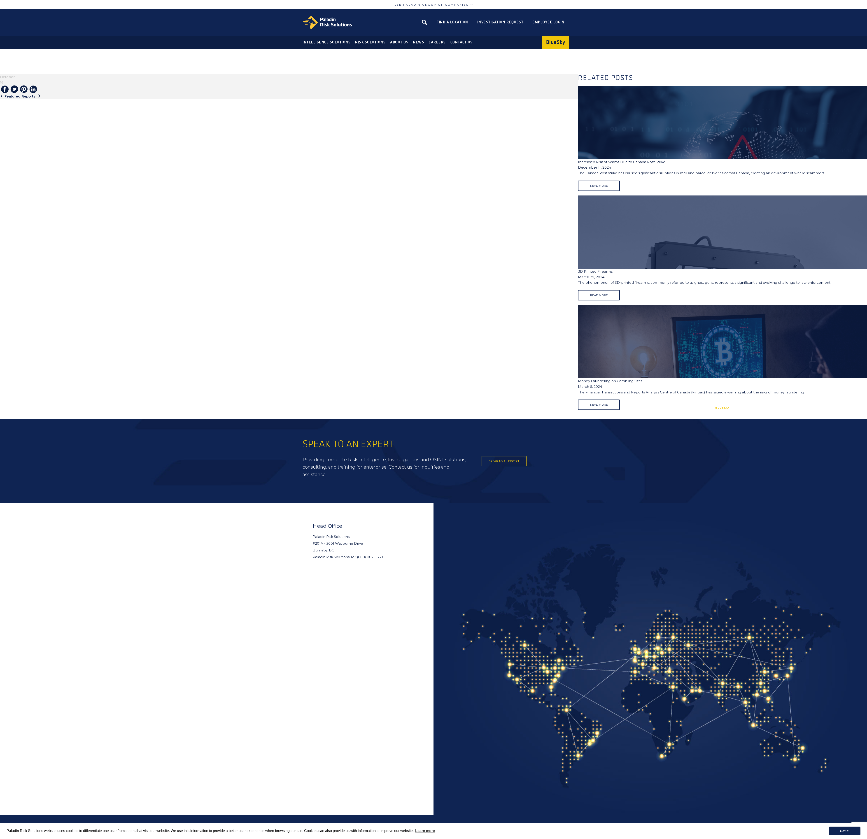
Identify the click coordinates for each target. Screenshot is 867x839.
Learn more (425, 831)
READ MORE (599, 185)
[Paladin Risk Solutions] (327, 22)
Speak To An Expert (504, 461)
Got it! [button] (845, 831)
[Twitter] (14, 89)
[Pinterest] (23, 89)
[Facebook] (4, 90)
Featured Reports (20, 96)
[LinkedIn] (33, 90)
